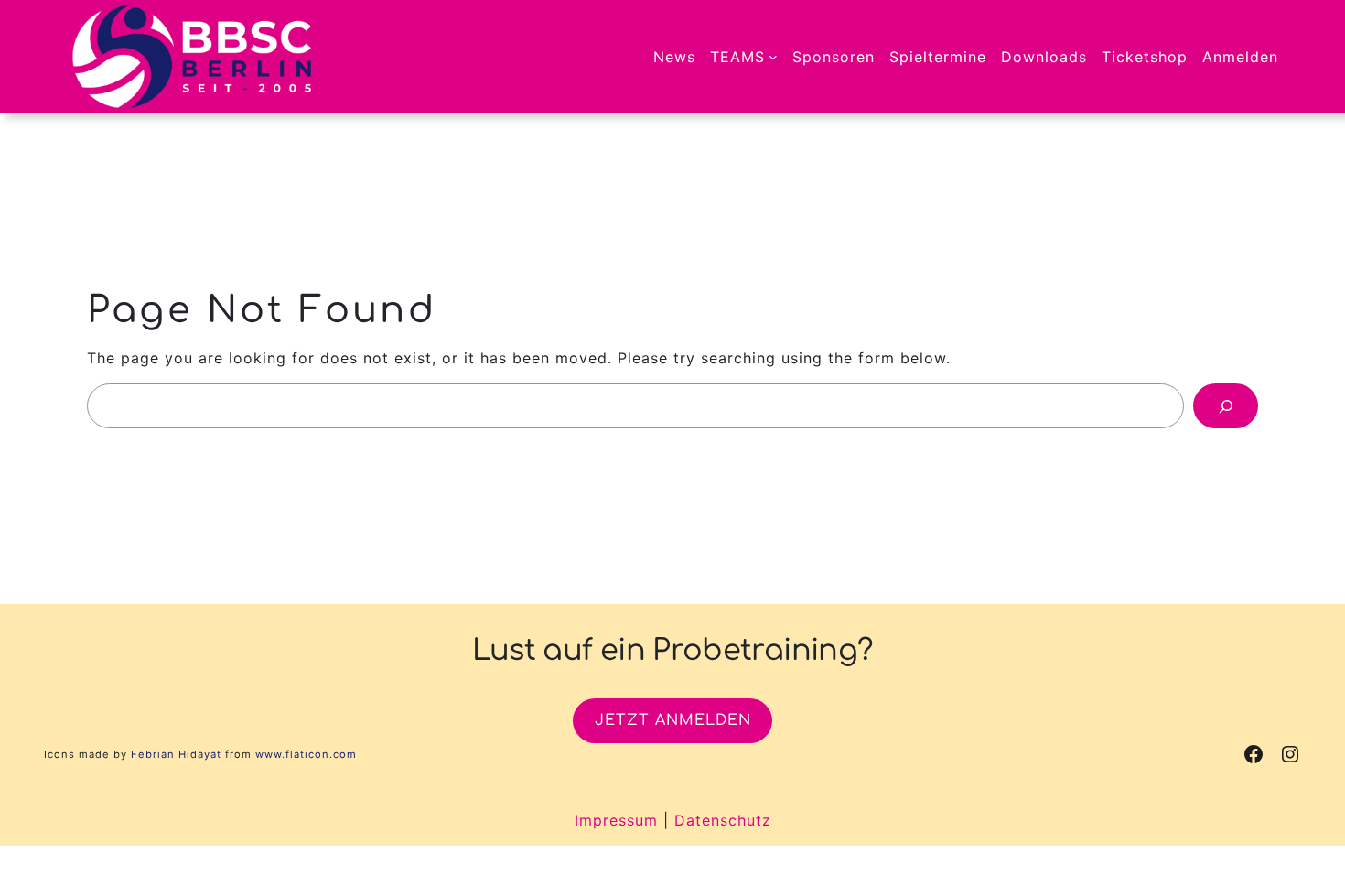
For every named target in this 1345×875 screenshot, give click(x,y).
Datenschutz (722, 820)
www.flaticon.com (306, 754)
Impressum (616, 820)
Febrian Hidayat (176, 754)
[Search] (1225, 405)
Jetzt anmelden (673, 720)
